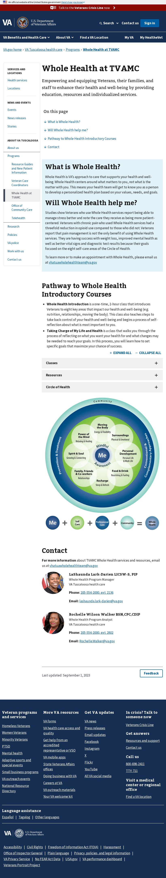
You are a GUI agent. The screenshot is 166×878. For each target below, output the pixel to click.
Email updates (95, 735)
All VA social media (98, 776)
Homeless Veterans (16, 726)
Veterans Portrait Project (22, 865)
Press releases (95, 728)
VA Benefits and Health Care (24, 37)
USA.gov (71, 859)
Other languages (47, 817)
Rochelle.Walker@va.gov (97, 641)
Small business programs (20, 772)
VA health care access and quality (61, 730)
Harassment (112, 847)
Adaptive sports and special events (16, 762)
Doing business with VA (60, 776)
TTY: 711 (132, 771)
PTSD (6, 746)
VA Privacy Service (17, 859)
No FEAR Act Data (47, 859)
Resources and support (143, 740)
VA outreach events (16, 779)
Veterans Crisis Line (140, 725)
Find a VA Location (94, 37)
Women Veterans (14, 732)
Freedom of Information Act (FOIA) (73, 847)
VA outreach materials (59, 790)
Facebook (92, 741)
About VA (63, 37)
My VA (129, 37)
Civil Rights (35, 847)
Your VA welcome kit (58, 796)
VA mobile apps (54, 757)
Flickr (89, 762)
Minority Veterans (15, 739)
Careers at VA (52, 783)
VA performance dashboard (102, 859)
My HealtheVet (151, 37)
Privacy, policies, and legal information (102, 853)
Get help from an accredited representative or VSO (59, 745)
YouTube (91, 769)
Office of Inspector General (23, 853)
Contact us (130, 23)
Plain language (58, 853)
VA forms (49, 721)
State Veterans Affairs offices (59, 766)
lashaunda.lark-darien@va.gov (101, 601)
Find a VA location (138, 796)
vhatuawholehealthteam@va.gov (73, 262)
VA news (90, 721)
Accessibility (13, 847)
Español (8, 817)
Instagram (92, 748)
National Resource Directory (15, 788)
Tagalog (24, 817)
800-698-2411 (135, 764)
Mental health (12, 753)
